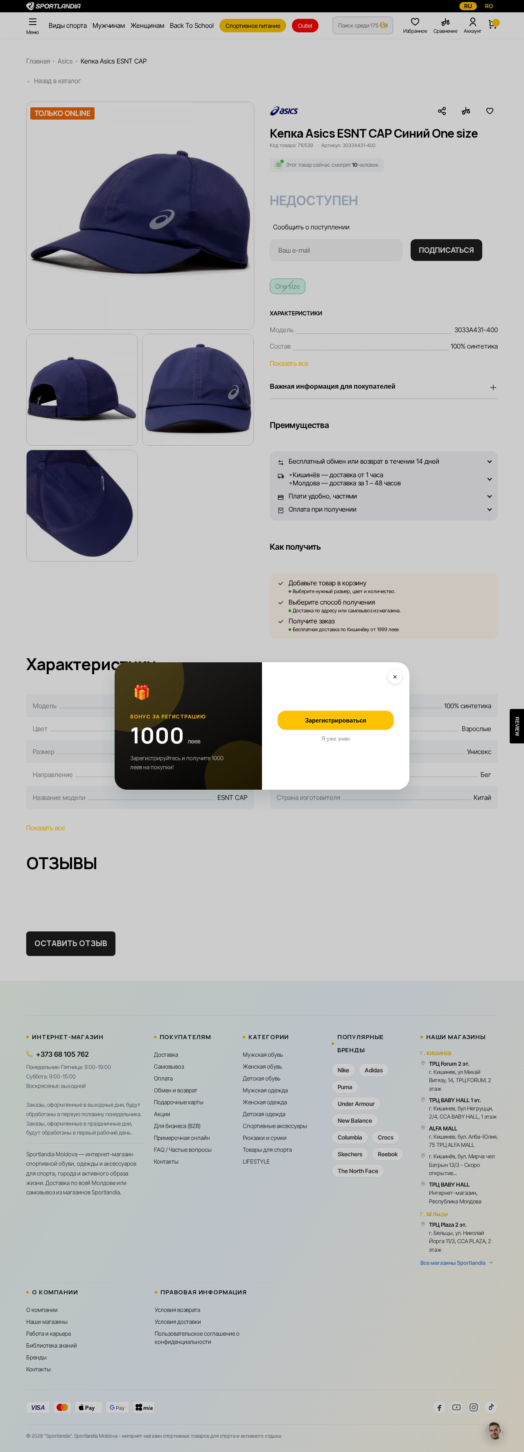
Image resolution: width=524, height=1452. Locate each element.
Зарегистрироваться (335, 720)
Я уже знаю (335, 739)
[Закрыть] (395, 677)
